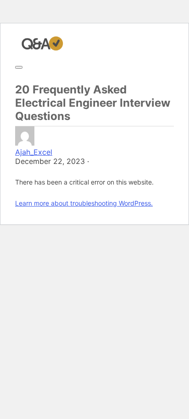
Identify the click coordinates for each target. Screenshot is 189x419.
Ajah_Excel (33, 152)
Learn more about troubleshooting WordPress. (84, 203)
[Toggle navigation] (18, 67)
